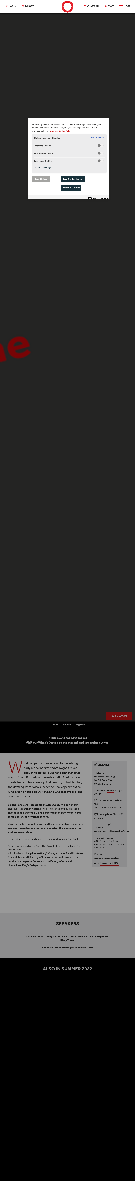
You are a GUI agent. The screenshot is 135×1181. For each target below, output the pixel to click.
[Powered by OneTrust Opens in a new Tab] (98, 197)
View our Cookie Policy (60, 131)
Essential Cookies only (73, 179)
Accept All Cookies (71, 188)
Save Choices (41, 179)
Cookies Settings (43, 168)
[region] (68, 158)
